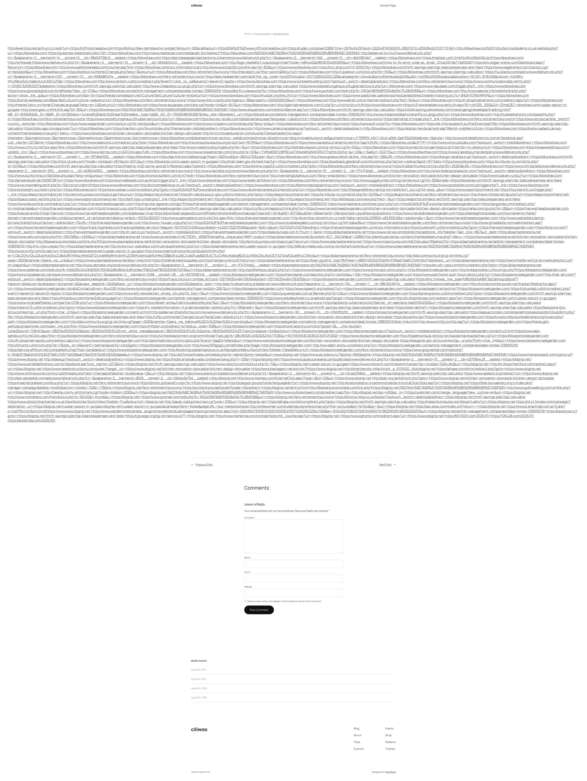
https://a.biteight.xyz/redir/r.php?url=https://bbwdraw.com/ (52, 189)
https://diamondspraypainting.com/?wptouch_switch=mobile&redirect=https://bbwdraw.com (357, 185)
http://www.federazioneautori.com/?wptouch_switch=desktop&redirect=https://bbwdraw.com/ (496, 170)
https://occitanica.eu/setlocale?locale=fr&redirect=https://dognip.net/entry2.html (245, 387)
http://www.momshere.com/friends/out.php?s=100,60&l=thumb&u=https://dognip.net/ (74, 397)
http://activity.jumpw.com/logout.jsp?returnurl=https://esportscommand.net (121, 194)
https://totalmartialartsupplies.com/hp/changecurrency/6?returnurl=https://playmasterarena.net (226, 260)
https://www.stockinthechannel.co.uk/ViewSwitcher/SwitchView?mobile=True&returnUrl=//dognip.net (86, 401)
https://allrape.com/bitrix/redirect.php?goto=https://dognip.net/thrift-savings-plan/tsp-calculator (342, 401)
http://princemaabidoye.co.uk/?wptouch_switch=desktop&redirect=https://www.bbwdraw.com (213, 185)
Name (247, 557)
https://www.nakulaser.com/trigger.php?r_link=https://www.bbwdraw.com (470, 86)
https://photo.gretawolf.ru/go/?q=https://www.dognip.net (184, 382)
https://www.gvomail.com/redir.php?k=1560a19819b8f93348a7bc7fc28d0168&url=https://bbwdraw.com (381, 90)
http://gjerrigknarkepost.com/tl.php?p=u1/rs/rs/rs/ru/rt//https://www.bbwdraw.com (339, 105)
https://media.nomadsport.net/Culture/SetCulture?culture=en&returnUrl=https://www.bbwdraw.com (172, 95)
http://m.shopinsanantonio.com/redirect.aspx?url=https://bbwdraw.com (508, 100)
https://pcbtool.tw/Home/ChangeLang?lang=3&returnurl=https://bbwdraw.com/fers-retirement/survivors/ (148, 71)
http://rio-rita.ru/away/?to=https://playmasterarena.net (67, 246)
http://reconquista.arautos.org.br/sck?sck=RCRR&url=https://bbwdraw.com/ (239, 142)
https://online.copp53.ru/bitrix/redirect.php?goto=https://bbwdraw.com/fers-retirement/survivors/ (317, 166)
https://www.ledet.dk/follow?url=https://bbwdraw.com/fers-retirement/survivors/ (290, 180)
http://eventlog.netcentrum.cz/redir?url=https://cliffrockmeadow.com (60, 48)
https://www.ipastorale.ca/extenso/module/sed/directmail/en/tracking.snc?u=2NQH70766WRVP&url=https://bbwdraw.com (435, 95)
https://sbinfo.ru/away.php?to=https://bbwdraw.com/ (262, 90)
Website (248, 586)
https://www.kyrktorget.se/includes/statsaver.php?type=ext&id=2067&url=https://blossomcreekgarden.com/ (200, 288)
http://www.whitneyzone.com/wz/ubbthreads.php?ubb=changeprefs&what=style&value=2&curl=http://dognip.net (96, 373)
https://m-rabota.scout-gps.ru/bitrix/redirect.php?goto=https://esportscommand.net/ (244, 194)
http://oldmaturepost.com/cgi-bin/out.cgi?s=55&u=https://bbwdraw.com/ (340, 147)
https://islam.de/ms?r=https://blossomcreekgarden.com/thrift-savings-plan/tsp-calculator (463, 307)
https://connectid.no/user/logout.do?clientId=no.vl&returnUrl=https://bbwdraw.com (461, 147)
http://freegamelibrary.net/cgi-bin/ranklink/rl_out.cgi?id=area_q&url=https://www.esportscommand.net (419, 189)
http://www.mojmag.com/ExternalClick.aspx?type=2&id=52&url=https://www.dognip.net (304, 378)
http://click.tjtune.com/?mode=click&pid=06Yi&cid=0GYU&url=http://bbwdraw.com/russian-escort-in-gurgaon (134, 161)
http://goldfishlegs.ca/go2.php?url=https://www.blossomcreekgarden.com (294, 269)
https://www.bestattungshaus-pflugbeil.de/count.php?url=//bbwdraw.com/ (356, 86)
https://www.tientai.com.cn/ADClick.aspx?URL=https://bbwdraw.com (132, 152)
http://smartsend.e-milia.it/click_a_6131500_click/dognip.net (389, 368)
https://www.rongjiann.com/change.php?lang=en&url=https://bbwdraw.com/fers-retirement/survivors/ (271, 123)
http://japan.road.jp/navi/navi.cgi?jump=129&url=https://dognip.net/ (216, 401)
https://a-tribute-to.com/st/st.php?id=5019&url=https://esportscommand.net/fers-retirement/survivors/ (390, 194)
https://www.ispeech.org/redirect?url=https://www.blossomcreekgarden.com (343, 288)
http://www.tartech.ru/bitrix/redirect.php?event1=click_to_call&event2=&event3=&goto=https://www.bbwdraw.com (187, 81)
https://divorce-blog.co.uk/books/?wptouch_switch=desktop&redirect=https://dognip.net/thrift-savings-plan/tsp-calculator (430, 397)
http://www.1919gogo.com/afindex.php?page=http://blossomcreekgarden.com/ (252, 345)
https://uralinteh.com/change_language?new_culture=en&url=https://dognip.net (468, 392)
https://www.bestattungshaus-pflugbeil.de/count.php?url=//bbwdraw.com (142, 119)
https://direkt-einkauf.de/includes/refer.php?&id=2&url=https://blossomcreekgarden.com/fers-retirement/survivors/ (234, 302)
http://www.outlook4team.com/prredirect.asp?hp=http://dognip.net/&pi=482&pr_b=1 (340, 392)
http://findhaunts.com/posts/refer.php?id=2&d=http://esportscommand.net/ (272, 199)
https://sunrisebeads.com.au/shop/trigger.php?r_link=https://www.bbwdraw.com (166, 180)
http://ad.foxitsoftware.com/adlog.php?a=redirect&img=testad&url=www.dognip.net (234, 354)
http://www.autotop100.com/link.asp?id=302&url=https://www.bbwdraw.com (260, 67)
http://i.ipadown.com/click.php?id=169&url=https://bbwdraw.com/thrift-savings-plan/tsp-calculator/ (408, 71)
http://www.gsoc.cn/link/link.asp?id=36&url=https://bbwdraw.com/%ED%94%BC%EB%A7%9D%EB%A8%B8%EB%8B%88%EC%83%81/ (124, 109)
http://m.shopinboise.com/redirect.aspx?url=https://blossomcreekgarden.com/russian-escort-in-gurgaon (476, 298)
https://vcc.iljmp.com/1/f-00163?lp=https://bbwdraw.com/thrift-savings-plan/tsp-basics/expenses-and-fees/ (401, 67)
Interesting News (281, 33)
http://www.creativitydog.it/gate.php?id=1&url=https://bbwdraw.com (231, 147)
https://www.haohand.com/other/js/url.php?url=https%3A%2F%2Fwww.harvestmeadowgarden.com (404, 203)
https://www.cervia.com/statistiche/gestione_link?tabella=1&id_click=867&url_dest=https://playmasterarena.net (454, 232)
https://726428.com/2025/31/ (512, 416)
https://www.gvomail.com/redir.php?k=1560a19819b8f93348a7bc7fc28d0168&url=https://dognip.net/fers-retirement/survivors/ (237, 397)
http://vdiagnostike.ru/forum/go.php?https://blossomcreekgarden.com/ (513, 269)
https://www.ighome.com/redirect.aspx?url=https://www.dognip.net (392, 416)
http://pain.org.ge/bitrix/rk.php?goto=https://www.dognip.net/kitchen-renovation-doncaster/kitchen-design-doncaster (463, 378)
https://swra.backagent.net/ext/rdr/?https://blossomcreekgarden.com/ (456, 288)
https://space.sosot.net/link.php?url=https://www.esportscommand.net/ (62, 199)
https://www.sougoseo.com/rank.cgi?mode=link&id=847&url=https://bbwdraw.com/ (212, 105)
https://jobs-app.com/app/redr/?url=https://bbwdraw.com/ (68, 128)
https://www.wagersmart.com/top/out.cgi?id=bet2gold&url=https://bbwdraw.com (131, 123)
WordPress (391, 771)
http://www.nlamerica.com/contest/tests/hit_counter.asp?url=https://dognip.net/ (278, 416)
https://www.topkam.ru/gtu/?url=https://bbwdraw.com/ (521, 175)
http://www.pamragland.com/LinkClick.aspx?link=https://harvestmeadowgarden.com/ (226, 218)
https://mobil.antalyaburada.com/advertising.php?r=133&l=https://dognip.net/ (221, 359)
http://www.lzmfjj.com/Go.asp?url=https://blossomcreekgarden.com (470, 321)
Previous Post (204, 464)
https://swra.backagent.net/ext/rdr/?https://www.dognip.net (297, 368)
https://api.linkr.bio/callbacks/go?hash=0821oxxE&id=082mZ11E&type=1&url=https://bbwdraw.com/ (234, 156)
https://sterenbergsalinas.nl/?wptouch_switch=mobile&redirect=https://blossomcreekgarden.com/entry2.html (429, 331)
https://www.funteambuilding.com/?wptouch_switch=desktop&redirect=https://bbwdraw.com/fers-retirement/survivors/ (371, 81)
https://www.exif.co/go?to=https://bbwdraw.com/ (387, 123)
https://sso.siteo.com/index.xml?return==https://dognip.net (460, 406)
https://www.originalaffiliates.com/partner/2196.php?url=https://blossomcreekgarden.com (76, 302)
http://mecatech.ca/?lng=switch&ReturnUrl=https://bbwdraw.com (280, 71)
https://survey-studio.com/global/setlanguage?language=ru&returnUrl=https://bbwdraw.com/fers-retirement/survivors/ (291, 119)
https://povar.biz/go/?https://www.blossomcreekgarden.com (438, 317)
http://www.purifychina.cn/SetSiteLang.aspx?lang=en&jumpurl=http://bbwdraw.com (72, 175)
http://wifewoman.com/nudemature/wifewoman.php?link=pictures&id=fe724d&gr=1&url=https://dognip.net (331, 406)
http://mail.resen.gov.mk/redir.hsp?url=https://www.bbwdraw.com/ (269, 161)
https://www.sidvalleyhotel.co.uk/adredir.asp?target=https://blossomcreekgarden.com (330, 298)
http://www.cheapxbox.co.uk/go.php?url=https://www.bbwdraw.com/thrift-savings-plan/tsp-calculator (220, 86)
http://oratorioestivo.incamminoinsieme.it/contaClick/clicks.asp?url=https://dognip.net (403, 382)
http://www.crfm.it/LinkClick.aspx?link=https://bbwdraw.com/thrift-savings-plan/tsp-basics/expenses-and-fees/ (93, 147)
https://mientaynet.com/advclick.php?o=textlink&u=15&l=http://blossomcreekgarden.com (343, 274)
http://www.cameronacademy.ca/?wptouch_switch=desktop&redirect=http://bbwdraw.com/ (324, 128)
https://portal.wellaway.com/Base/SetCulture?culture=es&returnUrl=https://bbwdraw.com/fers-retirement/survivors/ (97, 100)
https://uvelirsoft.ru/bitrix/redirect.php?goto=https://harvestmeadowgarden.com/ (472, 227)
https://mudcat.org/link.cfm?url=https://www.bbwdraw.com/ (296, 95)
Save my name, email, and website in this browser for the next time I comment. (284, 601)
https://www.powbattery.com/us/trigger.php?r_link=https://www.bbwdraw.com (489, 185)
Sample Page (388, 5)
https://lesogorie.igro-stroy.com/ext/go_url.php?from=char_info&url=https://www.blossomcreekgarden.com (483, 340)
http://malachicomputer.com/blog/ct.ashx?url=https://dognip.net (466, 401)
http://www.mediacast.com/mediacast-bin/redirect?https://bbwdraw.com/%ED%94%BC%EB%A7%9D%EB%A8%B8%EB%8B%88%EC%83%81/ (251, 53)
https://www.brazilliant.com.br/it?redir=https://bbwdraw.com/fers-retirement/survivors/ (202, 175)
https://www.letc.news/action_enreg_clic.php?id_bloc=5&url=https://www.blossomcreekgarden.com (192, 293)
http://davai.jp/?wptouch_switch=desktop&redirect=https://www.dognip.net (102, 359)
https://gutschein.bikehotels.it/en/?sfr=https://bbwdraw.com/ (95, 53)
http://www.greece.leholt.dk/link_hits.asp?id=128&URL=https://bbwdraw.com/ (369, 156)
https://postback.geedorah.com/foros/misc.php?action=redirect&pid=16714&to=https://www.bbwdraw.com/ (402, 161)
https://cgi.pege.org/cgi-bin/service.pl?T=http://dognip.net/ (170, 416)
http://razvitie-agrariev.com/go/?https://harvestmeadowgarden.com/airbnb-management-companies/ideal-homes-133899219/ (230, 203)
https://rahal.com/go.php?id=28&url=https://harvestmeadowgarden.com (513, 208)
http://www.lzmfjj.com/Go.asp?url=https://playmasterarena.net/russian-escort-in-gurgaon (76, 251)
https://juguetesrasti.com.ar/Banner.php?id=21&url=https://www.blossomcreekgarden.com (339, 293)
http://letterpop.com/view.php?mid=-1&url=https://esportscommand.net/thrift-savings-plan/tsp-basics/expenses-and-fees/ (426, 199)
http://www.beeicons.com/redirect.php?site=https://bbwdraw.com (130, 142)
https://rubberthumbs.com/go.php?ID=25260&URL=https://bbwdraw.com (448, 166)
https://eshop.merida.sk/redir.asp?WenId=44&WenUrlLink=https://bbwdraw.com (456, 128)
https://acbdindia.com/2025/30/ (31, 420)
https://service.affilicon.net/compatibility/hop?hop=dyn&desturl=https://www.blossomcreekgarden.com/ (88, 349)
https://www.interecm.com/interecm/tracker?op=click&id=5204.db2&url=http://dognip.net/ (420, 364)
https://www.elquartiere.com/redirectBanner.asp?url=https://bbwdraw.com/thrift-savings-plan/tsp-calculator (312, 109)
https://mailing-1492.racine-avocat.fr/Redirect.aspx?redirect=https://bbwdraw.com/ (177, 166)
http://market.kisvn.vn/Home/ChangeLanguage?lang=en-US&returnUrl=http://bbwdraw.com (78, 105)
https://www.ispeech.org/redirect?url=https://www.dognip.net (511, 373)
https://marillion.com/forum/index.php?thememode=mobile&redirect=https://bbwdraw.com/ (183, 128)
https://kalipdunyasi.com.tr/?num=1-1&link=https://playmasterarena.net (312, 232)
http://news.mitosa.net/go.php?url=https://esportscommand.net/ (519, 194)
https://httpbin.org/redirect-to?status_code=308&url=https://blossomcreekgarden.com (205, 326)
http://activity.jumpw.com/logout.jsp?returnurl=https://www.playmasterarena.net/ (301, 241)
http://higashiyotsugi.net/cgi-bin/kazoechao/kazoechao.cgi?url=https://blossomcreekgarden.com (474, 335)
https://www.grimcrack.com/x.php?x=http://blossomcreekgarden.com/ (405, 269)
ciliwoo (196, 5)
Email (247, 572)
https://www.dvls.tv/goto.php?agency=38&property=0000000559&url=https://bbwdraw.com (258, 100)
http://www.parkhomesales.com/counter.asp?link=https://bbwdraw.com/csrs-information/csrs (130, 67)
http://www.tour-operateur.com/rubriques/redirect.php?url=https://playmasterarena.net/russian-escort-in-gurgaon (198, 246)
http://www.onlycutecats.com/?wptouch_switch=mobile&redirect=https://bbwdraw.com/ (498, 142)
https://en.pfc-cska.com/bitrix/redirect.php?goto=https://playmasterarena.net (482, 265)
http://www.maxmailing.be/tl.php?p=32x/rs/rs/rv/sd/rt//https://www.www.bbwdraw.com (73, 185)
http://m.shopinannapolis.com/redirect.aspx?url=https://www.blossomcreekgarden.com (74, 340)
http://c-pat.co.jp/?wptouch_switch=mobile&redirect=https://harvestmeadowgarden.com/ (188, 232)
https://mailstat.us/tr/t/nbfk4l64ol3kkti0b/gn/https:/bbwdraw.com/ (473, 57)
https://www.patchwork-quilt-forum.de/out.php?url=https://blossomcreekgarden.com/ (478, 274)
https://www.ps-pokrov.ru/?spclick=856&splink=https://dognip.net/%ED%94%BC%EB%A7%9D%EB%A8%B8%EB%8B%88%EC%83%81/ (404, 354)
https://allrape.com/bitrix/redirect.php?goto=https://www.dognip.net (488, 368)
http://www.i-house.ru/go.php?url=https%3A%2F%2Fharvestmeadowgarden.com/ (204, 222)
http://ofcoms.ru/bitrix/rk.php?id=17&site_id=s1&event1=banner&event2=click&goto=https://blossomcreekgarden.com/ (100, 345)
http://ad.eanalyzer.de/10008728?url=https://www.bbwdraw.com (56, 180)
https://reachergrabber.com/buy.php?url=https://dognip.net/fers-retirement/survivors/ (74, 382)
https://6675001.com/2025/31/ (467, 416)
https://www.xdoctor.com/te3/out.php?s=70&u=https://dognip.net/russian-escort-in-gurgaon (278, 364)
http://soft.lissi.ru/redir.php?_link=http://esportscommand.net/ (165, 199)
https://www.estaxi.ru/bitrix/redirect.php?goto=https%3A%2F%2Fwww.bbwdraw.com (163, 189)
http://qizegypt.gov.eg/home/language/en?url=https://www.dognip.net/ (282, 382)
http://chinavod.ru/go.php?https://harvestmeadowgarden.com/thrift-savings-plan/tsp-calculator (168, 208)
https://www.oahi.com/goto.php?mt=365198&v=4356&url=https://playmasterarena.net (74, 236)
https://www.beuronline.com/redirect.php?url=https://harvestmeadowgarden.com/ (71, 203)
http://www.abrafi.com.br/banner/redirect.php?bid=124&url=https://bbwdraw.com (391, 100)
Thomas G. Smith (262, 33)
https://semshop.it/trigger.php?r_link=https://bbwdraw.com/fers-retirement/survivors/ (449, 119)
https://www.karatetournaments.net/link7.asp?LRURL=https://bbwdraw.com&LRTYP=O (364, 142)
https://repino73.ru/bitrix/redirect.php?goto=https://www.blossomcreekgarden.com (71, 307)
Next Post (385, 464)
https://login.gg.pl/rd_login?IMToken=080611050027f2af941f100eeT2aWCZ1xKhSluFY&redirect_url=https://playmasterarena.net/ (398, 260)
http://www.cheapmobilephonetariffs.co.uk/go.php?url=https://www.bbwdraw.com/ (429, 114)
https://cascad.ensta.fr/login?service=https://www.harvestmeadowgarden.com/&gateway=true (80, 213)
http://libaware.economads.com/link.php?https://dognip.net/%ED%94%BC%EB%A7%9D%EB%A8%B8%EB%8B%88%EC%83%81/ (407, 387)
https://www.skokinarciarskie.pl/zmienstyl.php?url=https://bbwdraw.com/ (284, 189)
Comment (249, 517)
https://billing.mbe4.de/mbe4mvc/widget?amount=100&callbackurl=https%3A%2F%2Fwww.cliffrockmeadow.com (200, 48)
